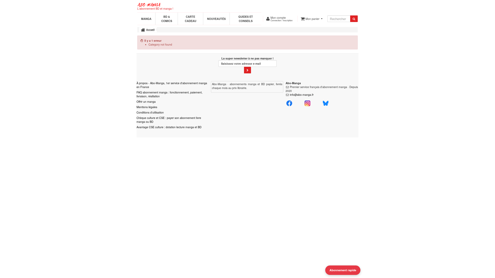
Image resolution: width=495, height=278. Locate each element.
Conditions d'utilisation (150, 112)
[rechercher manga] (354, 18)
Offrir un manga (146, 101)
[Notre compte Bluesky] (326, 103)
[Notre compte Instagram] (307, 103)
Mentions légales (147, 107)
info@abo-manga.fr (302, 95)
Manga (146, 19)
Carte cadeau (190, 19)
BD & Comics (166, 19)
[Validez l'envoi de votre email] (247, 70)
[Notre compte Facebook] (289, 103)
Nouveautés (216, 19)
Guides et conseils (245, 19)
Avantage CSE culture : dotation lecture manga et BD (169, 127)
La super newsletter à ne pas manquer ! (247, 58)
